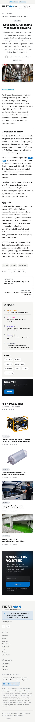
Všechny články (7, 409)
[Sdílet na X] (14, 271)
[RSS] (8, 626)
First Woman (5, 663)
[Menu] (29, 7)
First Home (5, 669)
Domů (3, 13)
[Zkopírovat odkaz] (24, 271)
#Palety (5, 265)
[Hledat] (20, 7)
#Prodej (13, 265)
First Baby (5, 666)
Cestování (8, 364)
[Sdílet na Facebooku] (10, 271)
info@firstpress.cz (12, 684)
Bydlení (17, 359)
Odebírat (9, 391)
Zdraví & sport (19, 364)
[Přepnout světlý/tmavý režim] (25, 7)
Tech (17, 368)
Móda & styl (9, 368)
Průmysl (9, 13)
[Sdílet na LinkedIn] (19, 271)
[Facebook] (3, 626)
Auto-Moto (8, 359)
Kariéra (25, 368)
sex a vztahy (9, 373)
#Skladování (23, 265)
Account (8, 718)
